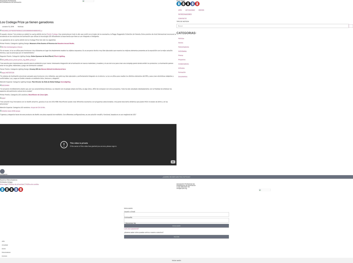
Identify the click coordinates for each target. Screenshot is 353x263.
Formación (182, 72)
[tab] (176, 260)
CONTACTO (182, 18)
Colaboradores (183, 64)
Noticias (181, 38)
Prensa (180, 55)
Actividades (182, 51)
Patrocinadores (183, 47)
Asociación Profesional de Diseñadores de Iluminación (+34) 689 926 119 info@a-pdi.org (186, 186)
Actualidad (5, 245)
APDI (180, 10)
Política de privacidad (16, 184)
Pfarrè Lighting (59, 56)
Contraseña (128, 217)
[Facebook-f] (192, 3)
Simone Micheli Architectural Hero (53, 69)
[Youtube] (197, 3)
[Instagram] (183, 3)
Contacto (4, 256)
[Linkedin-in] (178, 3)
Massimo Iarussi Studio (65, 43)
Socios (180, 43)
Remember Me (130, 223)
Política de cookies (32, 184)
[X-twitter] (188, 3)
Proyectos (181, 60)
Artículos (181, 68)
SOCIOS (201, 10)
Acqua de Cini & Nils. (38, 107)
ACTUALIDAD (190, 10)
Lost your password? (131, 229)
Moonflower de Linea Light (38, 95)
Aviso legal (4, 184)
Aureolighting (65, 82)
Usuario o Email (129, 211)
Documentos (182, 76)
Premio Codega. (52, 34)
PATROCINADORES (185, 14)
